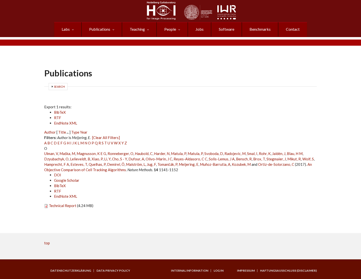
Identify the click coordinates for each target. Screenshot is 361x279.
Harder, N (161, 153)
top (47, 243)
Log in (218, 270)
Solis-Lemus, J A (222, 159)
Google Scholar (66, 180)
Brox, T (259, 159)
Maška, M (67, 153)
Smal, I (252, 153)
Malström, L (135, 164)
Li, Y (107, 159)
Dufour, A (136, 159)
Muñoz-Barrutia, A (215, 164)
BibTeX (60, 112)
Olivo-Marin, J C (159, 159)
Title (62, 132)
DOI (57, 175)
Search (59, 86)
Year (83, 132)
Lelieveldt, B (80, 159)
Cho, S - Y (119, 159)
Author (50, 132)
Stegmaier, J (276, 159)
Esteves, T (78, 164)
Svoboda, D (213, 153)
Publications (99, 29)
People (170, 29)
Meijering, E (188, 164)
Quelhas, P (97, 164)
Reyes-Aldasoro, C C (190, 159)
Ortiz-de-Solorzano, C (276, 164)
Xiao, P (97, 159)
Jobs (199, 29)
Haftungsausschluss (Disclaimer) (288, 270)
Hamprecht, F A (56, 164)
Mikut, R (294, 159)
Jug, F (151, 164)
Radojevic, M (235, 153)
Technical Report (62, 205)
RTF (57, 117)
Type (75, 132)
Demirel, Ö (116, 164)
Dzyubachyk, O (56, 159)
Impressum (246, 270)
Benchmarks (260, 29)
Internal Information (189, 270)
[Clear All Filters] (106, 137)
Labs (66, 29)
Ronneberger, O (120, 153)
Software (226, 29)
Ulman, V (51, 153)
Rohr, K (265, 153)
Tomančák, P (167, 164)
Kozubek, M (241, 164)
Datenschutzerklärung (70, 270)
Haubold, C (144, 153)
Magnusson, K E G (91, 153)
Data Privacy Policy (113, 270)
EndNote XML (65, 123)
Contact (293, 29)
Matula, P (178, 153)
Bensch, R (244, 159)
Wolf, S (308, 159)
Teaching (137, 29)
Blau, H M (295, 153)
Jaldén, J (278, 153)
